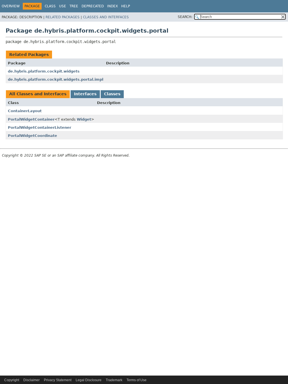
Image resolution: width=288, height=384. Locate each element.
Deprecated (93, 6)
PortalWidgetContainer (31, 119)
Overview (11, 6)
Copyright (11, 380)
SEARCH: (185, 17)
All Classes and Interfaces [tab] (37, 94)
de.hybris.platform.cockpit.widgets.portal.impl (55, 79)
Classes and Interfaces (106, 17)
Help (125, 6)
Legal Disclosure (89, 380)
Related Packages (63, 17)
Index (112, 6)
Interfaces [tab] (85, 94)
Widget (84, 119)
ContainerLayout (25, 111)
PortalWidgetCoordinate (32, 136)
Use (62, 6)
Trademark (114, 380)
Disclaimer (31, 380)
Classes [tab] (112, 94)
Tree (73, 6)
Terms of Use (137, 380)
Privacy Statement (57, 380)
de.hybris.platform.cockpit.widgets (44, 71)
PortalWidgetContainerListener (39, 127)
